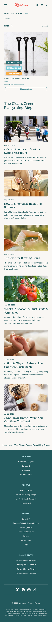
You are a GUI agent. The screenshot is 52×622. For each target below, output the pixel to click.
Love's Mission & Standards (26, 499)
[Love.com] (21, 5)
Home (6, 14)
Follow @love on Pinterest (26, 565)
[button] (5, 5)
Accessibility (26, 540)
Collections (17, 14)
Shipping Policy (26, 527)
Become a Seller (26, 474)
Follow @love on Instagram (26, 560)
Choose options (26, 89)
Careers (26, 536)
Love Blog (26, 470)
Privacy (30, 603)
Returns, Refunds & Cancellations (26, 523)
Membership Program (26, 462)
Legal (26, 545)
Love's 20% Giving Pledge (26, 495)
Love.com (22, 603)
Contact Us (26, 519)
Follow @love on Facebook (26, 573)
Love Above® (26, 503)
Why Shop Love (26, 490)
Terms (37, 603)
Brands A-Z (26, 466)
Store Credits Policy (26, 532)
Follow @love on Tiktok (26, 569)
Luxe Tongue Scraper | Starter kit (16, 78)
